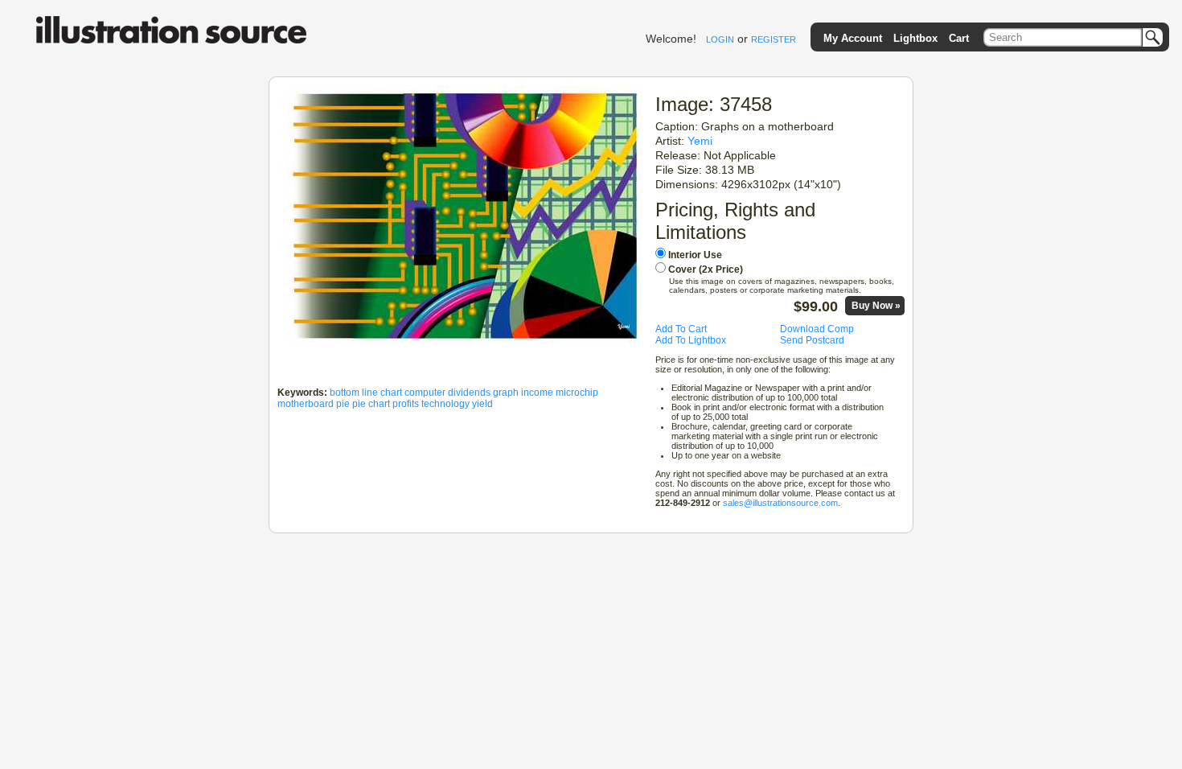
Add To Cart (681, 329)
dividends (469, 392)
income (537, 392)
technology (445, 403)
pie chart (371, 403)
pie (343, 403)
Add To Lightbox (690, 340)
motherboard (305, 403)
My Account (852, 38)
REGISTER (773, 39)
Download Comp (817, 329)
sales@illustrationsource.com (780, 503)
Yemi (699, 140)
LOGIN (720, 39)
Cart (959, 38)
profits (405, 403)
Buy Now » (876, 305)
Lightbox (915, 38)
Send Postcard (812, 340)
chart (391, 392)
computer (424, 392)
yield (482, 403)
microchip (577, 392)
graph (506, 392)
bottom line (354, 392)
